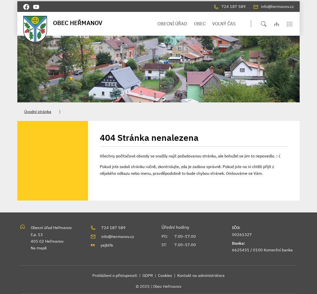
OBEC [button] (200, 24)
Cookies (165, 275)
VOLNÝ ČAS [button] (224, 24)
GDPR (147, 275)
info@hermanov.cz (117, 236)
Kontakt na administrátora (201, 275)
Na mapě (39, 247)
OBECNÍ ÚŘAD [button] (172, 24)
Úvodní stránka (37, 111)
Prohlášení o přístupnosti (114, 275)
